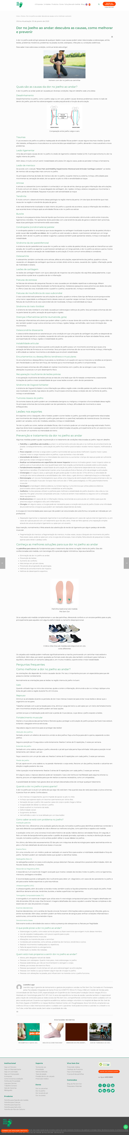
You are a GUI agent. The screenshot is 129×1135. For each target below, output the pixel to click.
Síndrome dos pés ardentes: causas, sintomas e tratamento (76, 1042)
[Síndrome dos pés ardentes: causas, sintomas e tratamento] (76, 1032)
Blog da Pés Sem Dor (74, 1084)
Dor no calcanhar (42, 1088)
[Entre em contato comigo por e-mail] (17, 1012)
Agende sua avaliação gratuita (14, 1130)
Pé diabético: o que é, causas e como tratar (29, 1042)
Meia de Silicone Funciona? (52, 1042)
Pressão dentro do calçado (45, 1076)
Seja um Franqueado (11, 1074)
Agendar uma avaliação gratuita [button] (109, 4)
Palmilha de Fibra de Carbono (14, 1109)
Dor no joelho (40, 1091)
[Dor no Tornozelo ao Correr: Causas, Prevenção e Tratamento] (100, 1032)
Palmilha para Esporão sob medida (16, 1100)
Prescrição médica (42, 1079)
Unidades (47, 4)
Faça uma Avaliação (74, 1072)
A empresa (8, 1076)
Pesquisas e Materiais (74, 1086)
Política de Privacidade (12, 1081)
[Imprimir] (112, 36)
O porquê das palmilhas (75, 1074)
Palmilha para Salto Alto (12, 1107)
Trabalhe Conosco (10, 1086)
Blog (83, 4)
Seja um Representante (12, 1069)
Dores (61, 4)
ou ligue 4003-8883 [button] (109, 7)
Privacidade (40, 1069)
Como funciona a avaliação (13, 1079)
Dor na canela (40, 1095)
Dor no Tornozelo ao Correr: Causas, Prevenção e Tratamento (100, 1042)
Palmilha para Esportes (12, 1105)
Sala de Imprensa (10, 1088)
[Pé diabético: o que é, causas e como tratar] (29, 1032)
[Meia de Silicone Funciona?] (53, 1032)
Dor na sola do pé (42, 1093)
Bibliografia (8, 1090)
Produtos (55, 4)
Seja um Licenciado (11, 1072)
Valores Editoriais (41, 1072)
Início (18, 16)
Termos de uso (41, 1067)
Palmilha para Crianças (12, 1102)
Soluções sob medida (72, 4)
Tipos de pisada (41, 1074)
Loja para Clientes (10, 1083)
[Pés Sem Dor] (7, 1123)
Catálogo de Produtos (75, 1069)
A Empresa (39, 4)
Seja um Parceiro (10, 1067)
